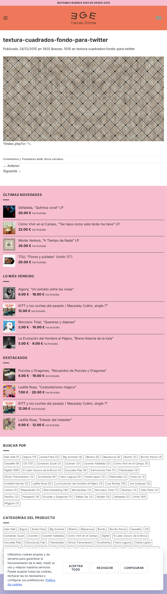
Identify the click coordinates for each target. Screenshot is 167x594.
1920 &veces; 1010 (57, 49)
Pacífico (11, 496)
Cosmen (72, 463)
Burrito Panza (151, 457)
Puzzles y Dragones (57, 496)
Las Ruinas (116, 483)
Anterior (11, 166)
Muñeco (129, 490)
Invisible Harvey (16, 483)
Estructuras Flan (103, 470)
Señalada (121, 496)
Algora (29, 457)
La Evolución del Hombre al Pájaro (79, 483)
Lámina (10, 490)
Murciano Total (106, 490)
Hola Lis (138, 476)
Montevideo (81, 490)
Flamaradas (128, 470)
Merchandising (56, 490)
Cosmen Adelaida (97, 463)
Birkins (92, 457)
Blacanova (111, 457)
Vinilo (139, 496)
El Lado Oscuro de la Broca (42, 470)
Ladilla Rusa (42, 483)
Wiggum (11, 503)
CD (28, 463)
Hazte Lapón (95, 476)
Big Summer (72, 457)
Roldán (103, 496)
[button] (5, 18)
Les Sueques (140, 483)
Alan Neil (11, 457)
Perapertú (31, 496)
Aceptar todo (76, 567)
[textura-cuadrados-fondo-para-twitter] (83, 99)
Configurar (134, 568)
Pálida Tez (84, 496)
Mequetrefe (30, 490)
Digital (11, 470)
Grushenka (47, 476)
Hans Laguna (70, 476)
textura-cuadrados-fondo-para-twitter (106, 49)
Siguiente (12, 171)
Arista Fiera (49, 457)
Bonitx (130, 457)
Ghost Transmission (19, 476)
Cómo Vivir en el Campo (131, 463)
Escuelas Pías (76, 470)
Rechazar (105, 568)
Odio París (149, 490)
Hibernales (118, 476)
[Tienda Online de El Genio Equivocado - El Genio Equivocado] (83, 18)
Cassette (11, 463)
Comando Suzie (49, 463)
